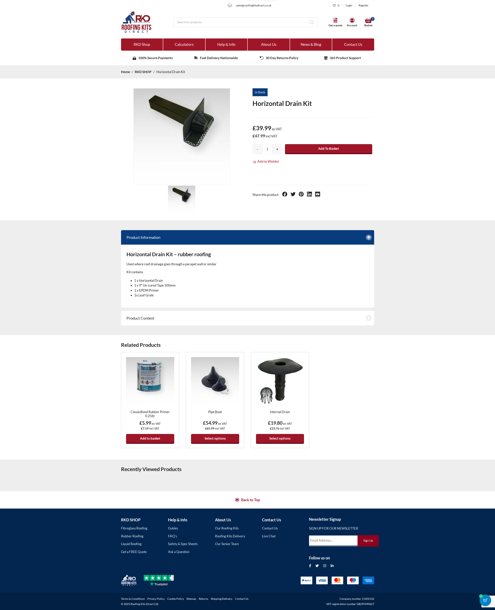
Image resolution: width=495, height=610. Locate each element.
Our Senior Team (227, 544)
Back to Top (250, 500)
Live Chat (269, 536)
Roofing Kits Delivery (230, 536)
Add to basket (328, 148)
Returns (203, 598)
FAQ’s (172, 536)
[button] (266, 161)
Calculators (184, 44)
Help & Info (226, 44)
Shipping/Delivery (221, 598)
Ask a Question (178, 552)
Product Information (143, 237)
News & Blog (311, 44)
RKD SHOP (131, 519)
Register (364, 5)
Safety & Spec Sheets (183, 544)
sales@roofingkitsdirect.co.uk (253, 5)
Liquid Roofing (131, 544)
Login (349, 5)
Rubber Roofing (132, 536)
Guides (173, 528)
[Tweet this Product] (293, 195)
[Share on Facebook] (284, 195)
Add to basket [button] (150, 438)
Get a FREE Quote (134, 552)
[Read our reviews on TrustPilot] (162, 580)
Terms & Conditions (133, 598)
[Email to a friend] (317, 195)
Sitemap (191, 598)
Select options (215, 438)
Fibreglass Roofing (134, 528)
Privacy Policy (156, 598)
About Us (268, 44)
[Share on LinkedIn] (309, 195)
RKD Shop (142, 44)
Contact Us (353, 44)
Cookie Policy (175, 598)
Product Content (140, 318)
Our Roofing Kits (227, 528)
